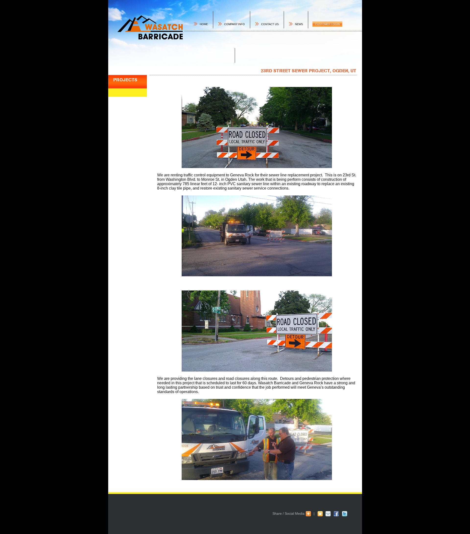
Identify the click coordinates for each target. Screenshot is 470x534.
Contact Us (270, 24)
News (299, 24)
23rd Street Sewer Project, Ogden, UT (308, 70)
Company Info (234, 24)
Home (204, 24)
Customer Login (327, 24)
